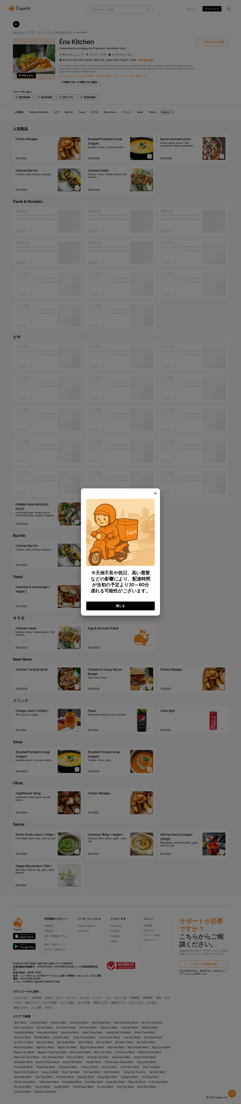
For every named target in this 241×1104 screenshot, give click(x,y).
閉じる (120, 606)
